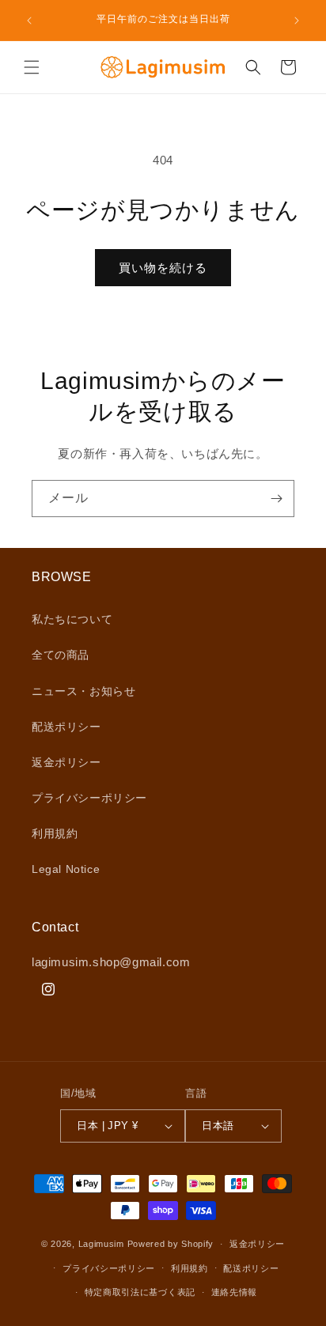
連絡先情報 (234, 1292)
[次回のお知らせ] (296, 20)
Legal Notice (66, 869)
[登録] (276, 498)
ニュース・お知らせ (83, 691)
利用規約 (55, 833)
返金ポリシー (66, 762)
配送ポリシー (66, 726)
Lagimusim (102, 1244)
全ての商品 (60, 654)
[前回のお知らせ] (29, 20)
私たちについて (72, 619)
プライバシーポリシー (89, 797)
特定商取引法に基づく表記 (140, 1292)
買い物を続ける (163, 267)
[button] (31, 67)
